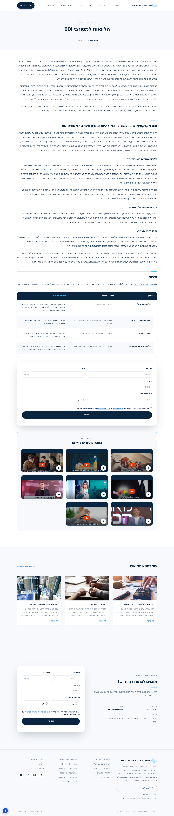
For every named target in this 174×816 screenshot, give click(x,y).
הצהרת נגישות (22, 811)
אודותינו (41, 764)
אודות (80, 5)
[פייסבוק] (41, 775)
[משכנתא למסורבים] (87, 514)
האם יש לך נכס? (146, 394)
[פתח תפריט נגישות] (5, 811)
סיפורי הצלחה (66, 5)
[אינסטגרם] (34, 775)
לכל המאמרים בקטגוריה (26, 567)
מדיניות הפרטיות (103, 408)
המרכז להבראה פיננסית (87, 22)
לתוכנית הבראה (26, 5)
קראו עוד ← (149, 621)
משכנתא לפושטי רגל (102, 764)
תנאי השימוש (118, 408)
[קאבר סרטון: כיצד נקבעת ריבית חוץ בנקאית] (87, 460)
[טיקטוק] (27, 775)
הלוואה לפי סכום (98, 605)
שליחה (87, 415)
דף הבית (116, 5)
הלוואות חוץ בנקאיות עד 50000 (44, 605)
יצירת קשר (50, 5)
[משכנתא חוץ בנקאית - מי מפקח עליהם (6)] (132, 487)
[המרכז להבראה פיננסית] (144, 5)
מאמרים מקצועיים (37, 759)
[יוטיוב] (21, 775)
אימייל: (149, 381)
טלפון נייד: (82, 368)
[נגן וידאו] (42, 460)
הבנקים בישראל (48, 170)
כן (146, 400)
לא (79, 400)
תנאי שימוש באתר (36, 811)
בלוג (90, 5)
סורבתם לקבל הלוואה (144, 284)
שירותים (103, 5)
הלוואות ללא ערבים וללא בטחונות (139, 605)
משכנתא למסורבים (103, 759)
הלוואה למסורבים (103, 773)
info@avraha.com (115, 710)
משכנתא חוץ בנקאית (102, 768)
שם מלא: (148, 368)
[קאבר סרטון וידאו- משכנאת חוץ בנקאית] (132, 460)
